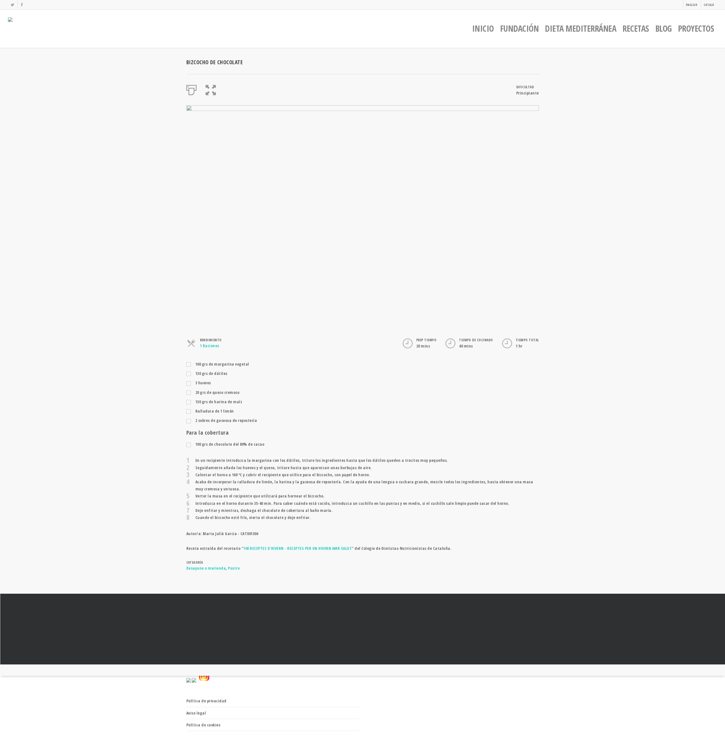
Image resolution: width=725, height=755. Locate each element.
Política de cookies (203, 725)
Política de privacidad (206, 700)
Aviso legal (196, 713)
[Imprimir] (191, 88)
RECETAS (635, 28)
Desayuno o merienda (206, 568)
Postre (234, 568)
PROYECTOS (696, 28)
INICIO (483, 28)
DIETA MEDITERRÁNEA (580, 28)
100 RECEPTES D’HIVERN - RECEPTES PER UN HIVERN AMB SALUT (297, 548)
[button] (211, 88)
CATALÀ (709, 5)
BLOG (663, 28)
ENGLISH (692, 5)
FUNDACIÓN (519, 28)
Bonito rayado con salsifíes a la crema (362, 629)
